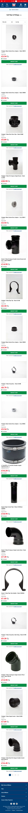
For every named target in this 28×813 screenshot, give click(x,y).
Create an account (17, 64)
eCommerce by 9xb (19, 810)
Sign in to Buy (14, 61)
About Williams (4, 792)
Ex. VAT (12, 1)
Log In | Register (23, 1)
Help (2, 788)
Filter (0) (4, 22)
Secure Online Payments (7, 800)
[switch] (16, 1)
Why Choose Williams (6, 785)
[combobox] (21, 22)
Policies (3, 796)
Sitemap (13, 810)
